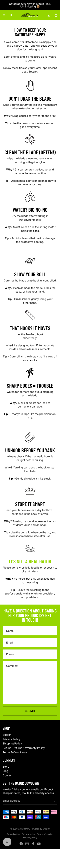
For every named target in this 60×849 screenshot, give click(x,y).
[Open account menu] (48, 15)
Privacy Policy (11, 739)
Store (6, 766)
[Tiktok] (33, 844)
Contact (7, 775)
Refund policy (13, 834)
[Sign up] (54, 801)
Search (7, 734)
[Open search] (11, 15)
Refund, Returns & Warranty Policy (24, 748)
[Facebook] (21, 844)
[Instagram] (27, 844)
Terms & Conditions (15, 752)
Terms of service (45, 834)
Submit (30, 711)
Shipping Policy (12, 743)
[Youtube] (39, 844)
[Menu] (4, 15)
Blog (5, 771)
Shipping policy (30, 837)
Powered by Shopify (40, 829)
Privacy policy (28, 834)
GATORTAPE (24, 829)
